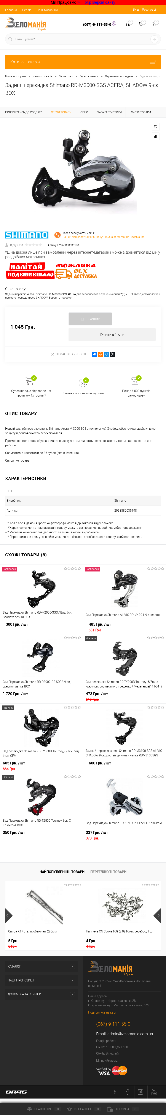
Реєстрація (150, 9)
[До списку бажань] (156, 127)
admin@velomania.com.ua (130, 1034)
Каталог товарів (25, 62)
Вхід (136, 9)
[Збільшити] (83, 171)
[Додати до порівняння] (156, 136)
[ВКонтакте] (94, 354)
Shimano (120, 500)
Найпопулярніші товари (62, 871)
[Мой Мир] (106, 354)
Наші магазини (47, 10)
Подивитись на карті (102, 1012)
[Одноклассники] (100, 354)
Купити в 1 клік (112, 334)
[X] (112, 354)
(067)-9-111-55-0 (97, 24)
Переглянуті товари (108, 871)
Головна (11, 10)
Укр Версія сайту (100, 2)
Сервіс (26, 10)
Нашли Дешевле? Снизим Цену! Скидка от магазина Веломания (103, 236)
